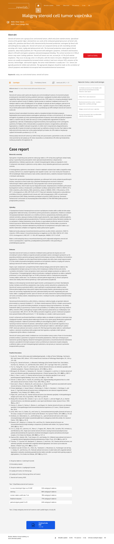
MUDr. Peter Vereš (17, 22)
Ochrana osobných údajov (95, 538)
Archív (58, 5)
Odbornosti (66, 5)
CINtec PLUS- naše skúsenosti (87, 97)
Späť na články (93, 56)
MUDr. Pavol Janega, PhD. (20, 24)
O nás (83, 5)
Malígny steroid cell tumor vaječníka (89, 109)
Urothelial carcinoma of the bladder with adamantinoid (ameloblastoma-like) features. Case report (90, 89)
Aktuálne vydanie (48, 5)
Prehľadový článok (40, 83)
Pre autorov (75, 5)
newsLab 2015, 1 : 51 (62, 83)
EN (89, 5)
